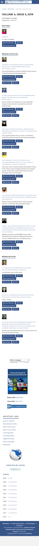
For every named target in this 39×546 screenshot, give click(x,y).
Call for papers (30, 523)
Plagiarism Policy (8, 439)
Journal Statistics (9, 421)
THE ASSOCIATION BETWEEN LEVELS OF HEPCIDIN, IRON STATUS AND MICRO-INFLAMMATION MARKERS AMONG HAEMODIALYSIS (19, 197)
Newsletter (6, 445)
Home (4, 9)
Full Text (7, 83)
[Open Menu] (2, 2)
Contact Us (19, 525)
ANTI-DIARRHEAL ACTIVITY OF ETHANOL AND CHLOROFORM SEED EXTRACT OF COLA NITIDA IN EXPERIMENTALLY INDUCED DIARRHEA (17, 162)
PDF (20, 43)
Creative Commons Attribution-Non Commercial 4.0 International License (20, 529)
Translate (26, 362)
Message (5, 37)
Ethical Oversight (8, 442)
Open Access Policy (9, 430)
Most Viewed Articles (10, 424)
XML (16, 83)
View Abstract (9, 43)
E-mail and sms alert (18, 523)
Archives (11, 9)
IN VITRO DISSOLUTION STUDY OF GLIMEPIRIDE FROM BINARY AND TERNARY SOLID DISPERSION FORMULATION (18, 97)
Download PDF (10, 45)
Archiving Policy (8, 433)
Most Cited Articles (9, 427)
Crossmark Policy (8, 436)
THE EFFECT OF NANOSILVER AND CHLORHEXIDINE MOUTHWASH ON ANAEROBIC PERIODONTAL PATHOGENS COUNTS (17, 66)
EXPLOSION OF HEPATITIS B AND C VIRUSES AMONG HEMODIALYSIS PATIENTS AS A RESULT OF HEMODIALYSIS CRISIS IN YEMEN (19, 131)
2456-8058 (19, 397)
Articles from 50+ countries (15, 465)
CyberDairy (28, 533)
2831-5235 (18, 401)
